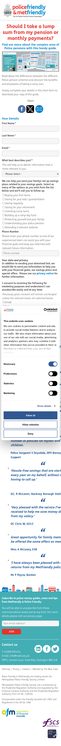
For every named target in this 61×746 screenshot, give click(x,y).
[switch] (52, 373)
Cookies (26, 669)
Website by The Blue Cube (45, 669)
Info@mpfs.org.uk (19, 655)
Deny (30, 433)
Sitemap (6, 669)
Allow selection (30, 424)
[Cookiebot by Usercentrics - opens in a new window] (43, 310)
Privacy (16, 669)
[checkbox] (30, 211)
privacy (32, 616)
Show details (44, 406)
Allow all (30, 415)
